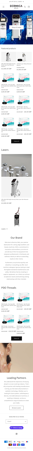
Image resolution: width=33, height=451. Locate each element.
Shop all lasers (16, 27)
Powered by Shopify (21, 447)
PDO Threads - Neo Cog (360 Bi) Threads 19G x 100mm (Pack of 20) (8, 86)
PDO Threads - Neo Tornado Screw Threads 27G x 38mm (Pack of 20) (23, 305)
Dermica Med (14, 447)
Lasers (3, 229)
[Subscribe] (25, 421)
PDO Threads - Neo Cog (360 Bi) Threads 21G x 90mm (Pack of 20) (8, 108)
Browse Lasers (16, 408)
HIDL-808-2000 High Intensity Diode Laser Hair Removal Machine (8, 65)
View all (16, 141)
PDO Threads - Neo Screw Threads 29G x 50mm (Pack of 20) (24, 130)
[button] (3, 7)
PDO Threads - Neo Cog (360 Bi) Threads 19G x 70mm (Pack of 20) (24, 86)
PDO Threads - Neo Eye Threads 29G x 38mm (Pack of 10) (24, 108)
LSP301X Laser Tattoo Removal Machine (24, 64)
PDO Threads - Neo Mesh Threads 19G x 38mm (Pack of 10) (8, 130)
